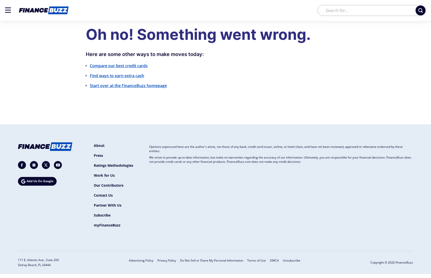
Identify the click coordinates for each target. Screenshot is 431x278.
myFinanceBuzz (107, 225)
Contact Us (103, 195)
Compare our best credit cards (119, 65)
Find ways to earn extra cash (117, 75)
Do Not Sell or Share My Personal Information (211, 260)
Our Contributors (108, 185)
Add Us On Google (40, 181)
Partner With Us (107, 205)
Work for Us (104, 175)
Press (98, 155)
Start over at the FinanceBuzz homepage (128, 85)
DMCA (274, 260)
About (99, 145)
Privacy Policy (166, 260)
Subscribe (102, 215)
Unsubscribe (291, 260)
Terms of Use (256, 260)
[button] (8, 10)
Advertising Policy (141, 260)
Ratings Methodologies (113, 165)
